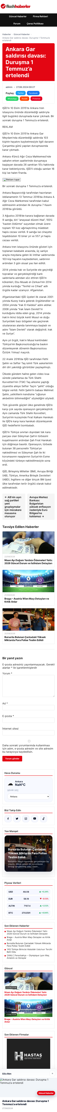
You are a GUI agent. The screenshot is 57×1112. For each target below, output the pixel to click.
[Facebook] (8, 818)
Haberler (6, 34)
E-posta (8, 716)
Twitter (21, 93)
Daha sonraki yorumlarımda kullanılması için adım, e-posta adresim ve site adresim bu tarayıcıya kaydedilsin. (27, 748)
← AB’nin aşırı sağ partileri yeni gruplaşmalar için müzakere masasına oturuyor (13, 507)
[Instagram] (25, 818)
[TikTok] (43, 818)
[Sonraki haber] (47, 840)
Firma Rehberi (40, 16)
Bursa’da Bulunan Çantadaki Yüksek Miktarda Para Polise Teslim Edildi (29, 944)
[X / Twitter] (17, 818)
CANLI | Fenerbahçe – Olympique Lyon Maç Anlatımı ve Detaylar (28, 956)
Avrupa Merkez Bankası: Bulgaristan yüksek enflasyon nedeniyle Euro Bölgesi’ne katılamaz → (40, 507)
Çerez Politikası (35, 23)
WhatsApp (12, 98)
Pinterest (36, 98)
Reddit (24, 98)
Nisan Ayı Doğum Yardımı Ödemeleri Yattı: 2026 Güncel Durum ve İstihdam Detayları (27, 932)
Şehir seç (13, 790)
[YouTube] (34, 818)
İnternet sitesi (10, 728)
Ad (5, 703)
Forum (16, 23)
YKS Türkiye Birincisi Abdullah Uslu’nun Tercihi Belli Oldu (29, 950)
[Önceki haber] (40, 840)
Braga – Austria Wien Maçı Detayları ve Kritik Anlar (28, 938)
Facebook (33, 93)
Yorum (7, 673)
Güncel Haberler (18, 16)
